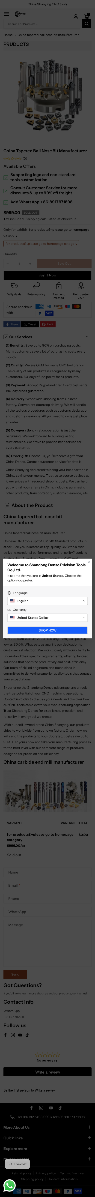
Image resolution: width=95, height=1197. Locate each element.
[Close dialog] (88, 562)
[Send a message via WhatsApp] (9, 1185)
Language (20, 593)
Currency (20, 609)
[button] (47, 601)
